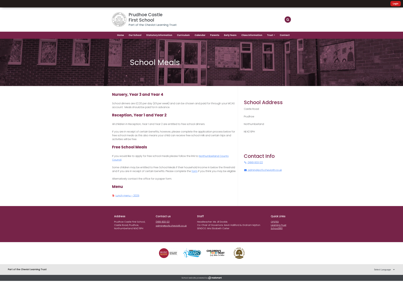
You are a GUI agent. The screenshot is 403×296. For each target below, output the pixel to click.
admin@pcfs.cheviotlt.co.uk (265, 170)
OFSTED (275, 221)
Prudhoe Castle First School (146, 17)
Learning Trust (278, 225)
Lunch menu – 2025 (127, 195)
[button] (288, 19)
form (194, 171)
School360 (277, 228)
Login (395, 3)
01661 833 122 (255, 162)
